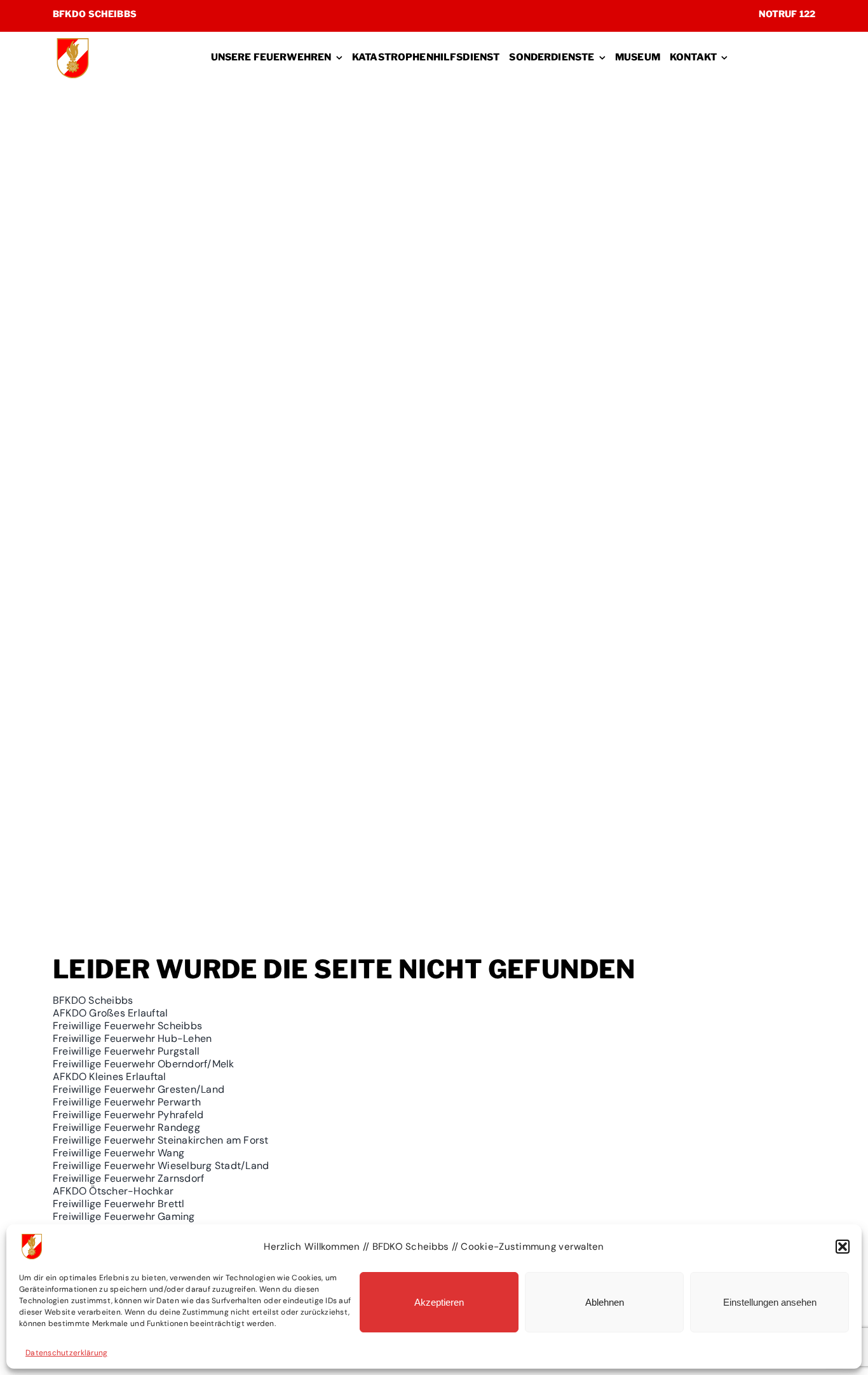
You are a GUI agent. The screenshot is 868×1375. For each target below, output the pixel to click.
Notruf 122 (787, 13)
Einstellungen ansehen (770, 1302)
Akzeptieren (439, 1302)
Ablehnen (604, 1302)
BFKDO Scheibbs (95, 13)
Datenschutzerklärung (66, 1353)
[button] (842, 1246)
